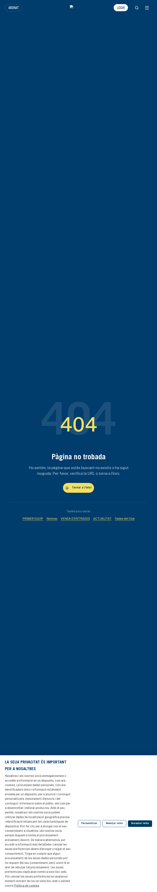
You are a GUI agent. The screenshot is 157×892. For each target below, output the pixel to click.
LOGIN (121, 7)
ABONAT (13, 7)
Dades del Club (125, 518)
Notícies (51, 518)
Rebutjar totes (114, 823)
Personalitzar (89, 823)
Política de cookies (26, 885)
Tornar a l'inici (82, 487)
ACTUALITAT (102, 518)
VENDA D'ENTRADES (75, 518)
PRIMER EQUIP (32, 518)
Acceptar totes (140, 823)
